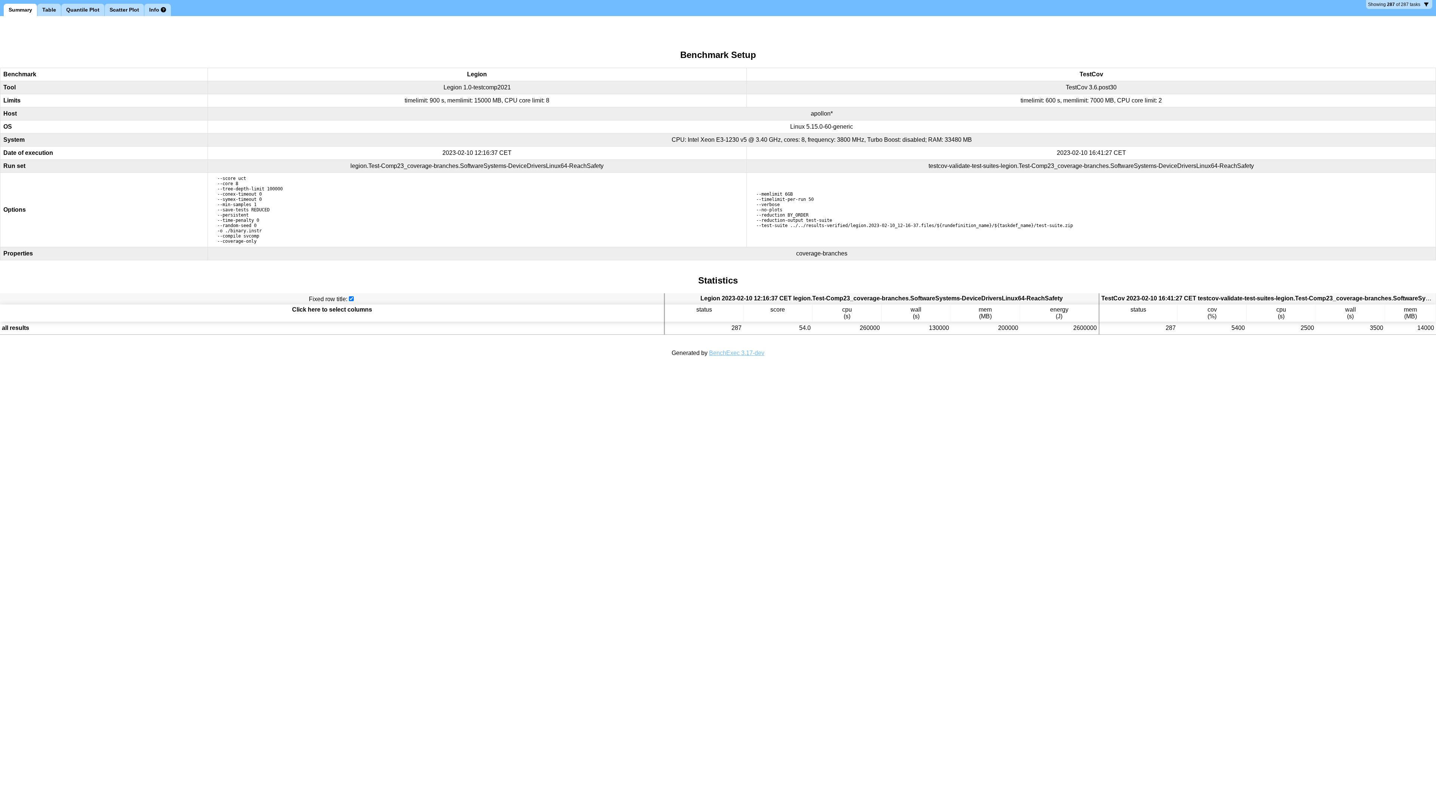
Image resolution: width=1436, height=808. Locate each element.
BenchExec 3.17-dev (736, 353)
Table (49, 10)
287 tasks (1394, 5)
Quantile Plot (82, 10)
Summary (20, 10)
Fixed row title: (328, 299)
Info (154, 10)
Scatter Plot (124, 10)
